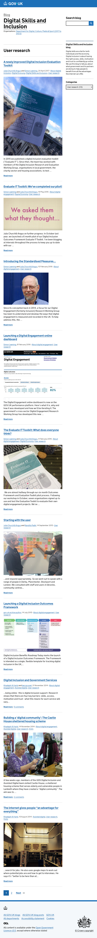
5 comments (19, 707)
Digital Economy (18, 73)
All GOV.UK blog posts (33, 915)
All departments (11, 918)
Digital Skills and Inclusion (25, 23)
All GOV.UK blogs (12, 915)
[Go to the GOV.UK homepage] (13, 3)
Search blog (73, 18)
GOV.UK (50, 915)
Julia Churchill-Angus (12, 71)
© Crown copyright (84, 930)
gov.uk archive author (12, 612)
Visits (31, 729)
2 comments (19, 797)
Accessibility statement (32, 918)
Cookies (50, 918)
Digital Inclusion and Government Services (30, 680)
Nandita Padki (30, 525)
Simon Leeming (31, 71)
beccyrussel (27, 685)
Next (18, 893)
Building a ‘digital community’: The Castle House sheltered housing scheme (30, 719)
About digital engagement (42, 344)
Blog (7, 15)
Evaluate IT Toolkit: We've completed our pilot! (33, 186)
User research (54, 73)
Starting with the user (17, 520)
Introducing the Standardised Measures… (30, 261)
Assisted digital (21, 688)
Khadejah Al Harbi (11, 685)
